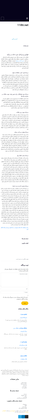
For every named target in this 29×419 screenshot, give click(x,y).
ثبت (25, 303)
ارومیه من (12, 410)
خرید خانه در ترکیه (20, 60)
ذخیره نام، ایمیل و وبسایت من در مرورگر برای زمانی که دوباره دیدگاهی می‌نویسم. (15, 298)
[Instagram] (26, 416)
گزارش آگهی (14, 39)
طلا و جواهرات (23, 359)
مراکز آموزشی (23, 331)
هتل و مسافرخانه (23, 345)
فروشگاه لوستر (23, 317)
